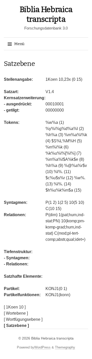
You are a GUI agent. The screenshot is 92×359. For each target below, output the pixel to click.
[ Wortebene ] (16, 313)
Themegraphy (65, 347)
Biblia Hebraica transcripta (52, 338)
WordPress (42, 347)
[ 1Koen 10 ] (15, 307)
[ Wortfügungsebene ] (23, 319)
